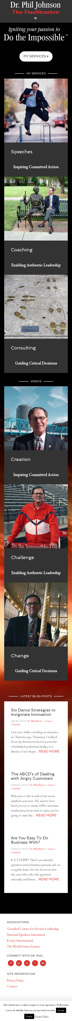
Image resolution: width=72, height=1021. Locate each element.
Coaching (21, 250)
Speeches (21, 151)
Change (20, 655)
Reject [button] (29, 1016)
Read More (49, 751)
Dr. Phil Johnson (35, 7)
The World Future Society (23, 946)
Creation (20, 459)
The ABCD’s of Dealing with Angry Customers (33, 776)
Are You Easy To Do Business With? (29, 840)
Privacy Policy (15, 980)
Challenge (22, 557)
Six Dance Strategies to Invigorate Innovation (33, 712)
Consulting (23, 348)
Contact (12, 986)
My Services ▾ (36, 56)
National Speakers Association (26, 935)
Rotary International (20, 940)
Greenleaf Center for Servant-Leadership (33, 929)
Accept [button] (61, 1010)
